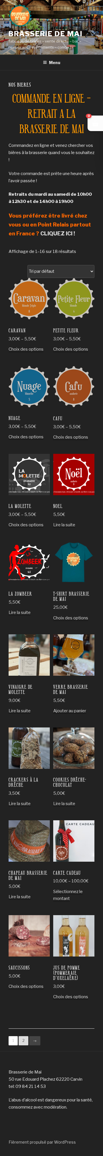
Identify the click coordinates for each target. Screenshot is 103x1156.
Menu (54, 62)
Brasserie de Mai (46, 34)
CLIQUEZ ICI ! (57, 233)
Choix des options (26, 349)
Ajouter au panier (69, 710)
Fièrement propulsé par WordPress (42, 1142)
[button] (95, 123)
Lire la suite (64, 524)
